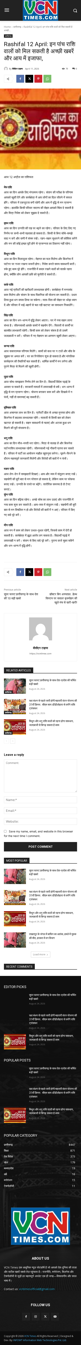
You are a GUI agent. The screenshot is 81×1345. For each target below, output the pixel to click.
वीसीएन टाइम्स (17, 68)
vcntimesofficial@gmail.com (37, 1289)
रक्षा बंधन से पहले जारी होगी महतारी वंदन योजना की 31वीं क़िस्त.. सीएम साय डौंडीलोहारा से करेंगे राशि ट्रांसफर (53, 704)
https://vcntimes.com (40, 653)
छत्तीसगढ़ (17, 26)
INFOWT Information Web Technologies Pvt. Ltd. (40, 1340)
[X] (29, 79)
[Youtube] (55, 1316)
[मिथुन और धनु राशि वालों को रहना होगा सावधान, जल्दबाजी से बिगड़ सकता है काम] (15, 727)
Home (7, 26)
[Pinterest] (38, 79)
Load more (39, 954)
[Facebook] (20, 79)
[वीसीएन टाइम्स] (6, 69)
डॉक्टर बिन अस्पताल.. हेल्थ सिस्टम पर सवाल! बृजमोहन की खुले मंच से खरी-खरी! (61, 598)
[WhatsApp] (47, 79)
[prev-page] (6, 741)
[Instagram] (36, 1316)
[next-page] (12, 741)
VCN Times (30, 1336)
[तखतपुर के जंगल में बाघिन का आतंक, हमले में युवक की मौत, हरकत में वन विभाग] (15, 940)
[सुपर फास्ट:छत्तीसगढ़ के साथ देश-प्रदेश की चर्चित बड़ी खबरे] (15, 686)
